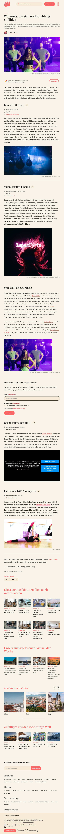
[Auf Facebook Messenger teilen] (9, 579)
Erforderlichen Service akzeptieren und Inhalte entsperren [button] (50, 468)
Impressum (7, 804)
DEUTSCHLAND (38, 779)
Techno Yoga (48, 322)
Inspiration (7, 608)
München (47, 779)
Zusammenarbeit (16, 802)
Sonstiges (7, 793)
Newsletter (51, 3)
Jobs (25, 802)
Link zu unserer (14, 408)
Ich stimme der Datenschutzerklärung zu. (18, 405)
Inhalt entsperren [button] (50, 461)
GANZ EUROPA (8, 782)
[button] (26, 105)
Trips (28, 790)
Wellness (44, 790)
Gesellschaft (53, 790)
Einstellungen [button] (32, 830)
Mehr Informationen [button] (23, 470)
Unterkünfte (35, 790)
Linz (23, 779)
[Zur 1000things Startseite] (7, 4)
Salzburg (30, 779)
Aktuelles (36, 666)
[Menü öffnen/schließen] (58, 4)
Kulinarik (7, 790)
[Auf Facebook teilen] (13, 579)
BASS (52, 306)
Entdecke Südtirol (41, 782)
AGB (52, 802)
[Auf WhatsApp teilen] (6, 579)
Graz (19, 779)
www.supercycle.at (11, 196)
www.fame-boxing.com (12, 114)
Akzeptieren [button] (21, 830)
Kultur (22, 790)
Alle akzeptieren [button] (10, 830)
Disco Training (47, 434)
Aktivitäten (15, 790)
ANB (56, 802)
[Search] (18, 4)
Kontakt (30, 802)
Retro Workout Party (43, 505)
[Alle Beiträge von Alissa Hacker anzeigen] (5, 32)
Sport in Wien (53, 559)
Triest (31, 782)
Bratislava (24, 782)
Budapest (16, 782)
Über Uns (6, 802)
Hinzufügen (54, 81)
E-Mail (10, 394)
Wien (14, 779)
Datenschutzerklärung (18, 408)
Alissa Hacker (14, 32)
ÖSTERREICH (7, 779)
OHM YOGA (36, 296)
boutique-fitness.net (12, 498)
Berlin (54, 779)
